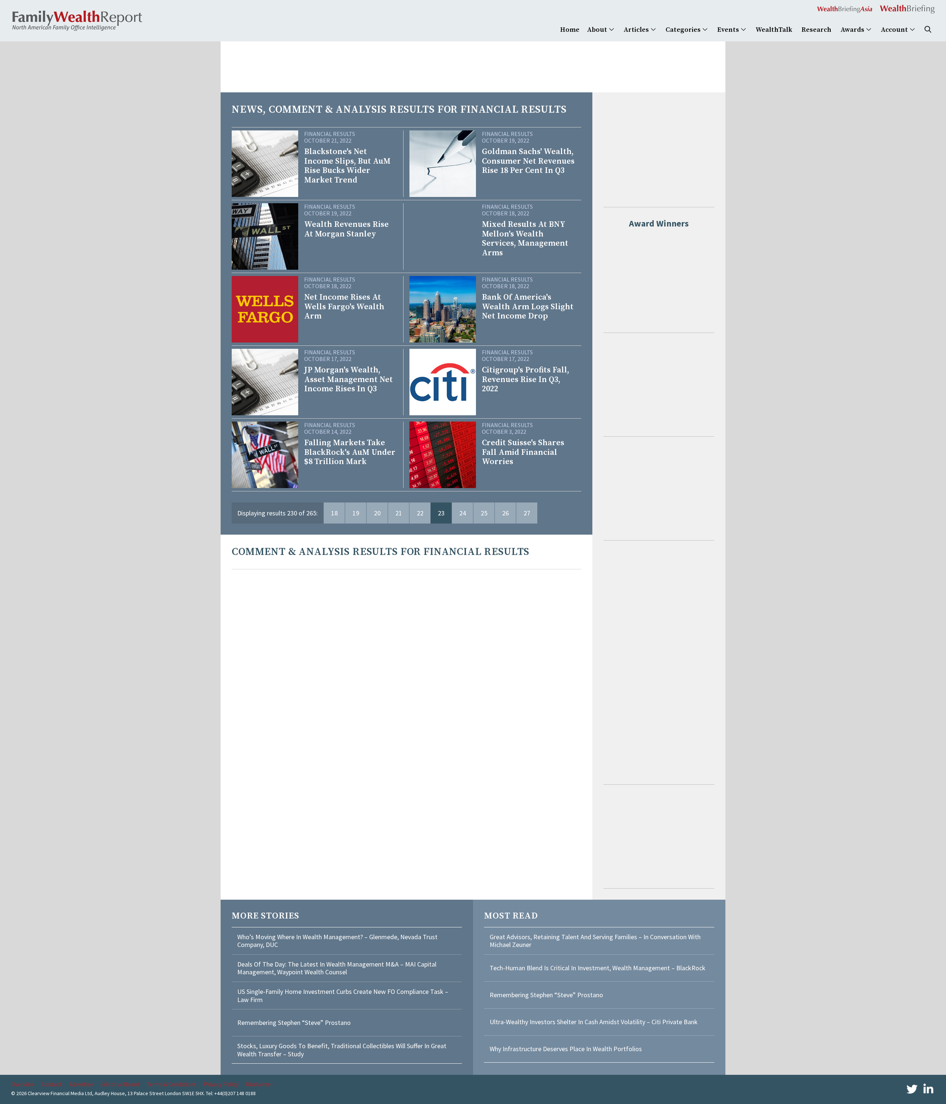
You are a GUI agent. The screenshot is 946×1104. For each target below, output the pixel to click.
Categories (684, 29)
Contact (51, 1084)
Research (816, 29)
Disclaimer (259, 1084)
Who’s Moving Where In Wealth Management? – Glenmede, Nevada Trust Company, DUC (337, 941)
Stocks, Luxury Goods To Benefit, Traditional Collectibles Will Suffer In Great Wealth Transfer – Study (341, 1050)
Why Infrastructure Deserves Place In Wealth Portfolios (566, 1049)
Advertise (81, 1084)
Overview (22, 1084)
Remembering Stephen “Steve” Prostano (294, 1022)
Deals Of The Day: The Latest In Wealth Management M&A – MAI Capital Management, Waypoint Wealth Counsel (336, 968)
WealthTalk (774, 29)
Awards (853, 29)
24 (462, 513)
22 (420, 513)
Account (895, 29)
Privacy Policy (221, 1084)
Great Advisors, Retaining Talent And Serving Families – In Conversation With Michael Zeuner (595, 941)
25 (484, 513)
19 (356, 513)
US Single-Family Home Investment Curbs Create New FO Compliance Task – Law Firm (342, 995)
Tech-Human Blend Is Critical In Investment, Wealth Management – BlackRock (597, 968)
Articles (637, 29)
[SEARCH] (928, 30)
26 (505, 513)
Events (729, 29)
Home (569, 29)
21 (398, 513)
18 (334, 513)
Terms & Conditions (171, 1084)
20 (377, 513)
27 (527, 513)
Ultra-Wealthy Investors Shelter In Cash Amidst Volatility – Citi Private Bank (594, 1022)
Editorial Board (120, 1084)
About (598, 29)
